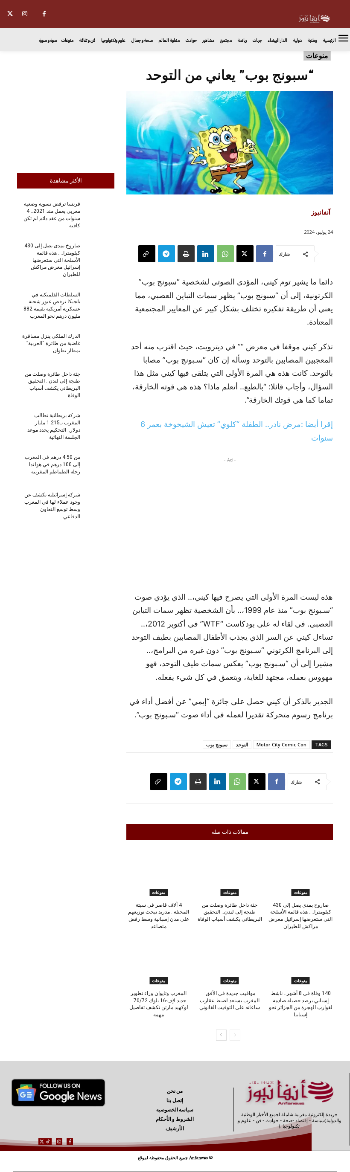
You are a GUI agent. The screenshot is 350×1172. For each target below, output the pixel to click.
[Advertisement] (65, 109)
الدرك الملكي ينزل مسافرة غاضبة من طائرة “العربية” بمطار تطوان (51, 343)
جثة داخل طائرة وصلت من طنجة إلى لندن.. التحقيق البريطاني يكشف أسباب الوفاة (230, 912)
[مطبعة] (186, 253)
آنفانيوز (320, 212)
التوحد (242, 744)
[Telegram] (166, 253)
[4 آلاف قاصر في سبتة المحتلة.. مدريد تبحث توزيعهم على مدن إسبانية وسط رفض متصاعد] (158, 873)
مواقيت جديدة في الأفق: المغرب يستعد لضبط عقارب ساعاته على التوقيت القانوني (229, 1000)
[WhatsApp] (225, 253)
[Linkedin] (205, 253)
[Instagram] (25, 13)
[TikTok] (48, 1141)
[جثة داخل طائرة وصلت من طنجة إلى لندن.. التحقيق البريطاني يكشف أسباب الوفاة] (99, 383)
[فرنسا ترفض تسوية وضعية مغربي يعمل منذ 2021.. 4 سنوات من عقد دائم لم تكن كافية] (99, 214)
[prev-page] (235, 1035)
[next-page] (221, 1035)
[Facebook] (44, 13)
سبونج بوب (217, 744)
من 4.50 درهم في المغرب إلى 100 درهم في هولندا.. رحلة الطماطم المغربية (52, 464)
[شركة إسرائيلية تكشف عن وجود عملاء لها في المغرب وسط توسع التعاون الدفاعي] (99, 504)
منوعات (317, 55)
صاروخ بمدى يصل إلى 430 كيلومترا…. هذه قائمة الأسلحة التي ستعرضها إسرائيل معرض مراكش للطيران (52, 260)
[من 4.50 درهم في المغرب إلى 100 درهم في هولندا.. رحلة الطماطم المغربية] (99, 467)
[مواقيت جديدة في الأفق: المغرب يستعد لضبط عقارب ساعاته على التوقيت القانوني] (229, 961)
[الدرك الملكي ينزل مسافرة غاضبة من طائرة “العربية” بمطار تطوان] (99, 346)
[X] (10, 13)
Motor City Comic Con (281, 744)
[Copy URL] (146, 253)
